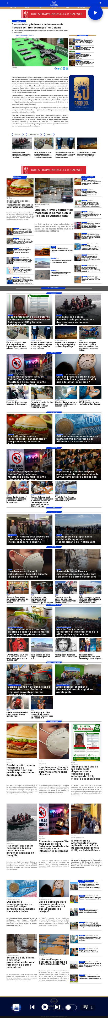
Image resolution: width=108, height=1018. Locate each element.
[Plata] (77, 247)
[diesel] (74, 912)
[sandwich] (77, 181)
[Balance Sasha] (10, 280)
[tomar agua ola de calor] (10, 260)
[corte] (10, 270)
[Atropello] (72, 42)
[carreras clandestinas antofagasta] (72, 56)
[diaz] (74, 899)
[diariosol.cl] (8, 3)
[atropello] (10, 251)
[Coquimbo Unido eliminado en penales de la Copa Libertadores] (74, 978)
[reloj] (77, 257)
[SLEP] (77, 279)
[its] (74, 939)
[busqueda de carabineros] (72, 49)
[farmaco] (74, 952)
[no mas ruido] (77, 225)
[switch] (71, 1007)
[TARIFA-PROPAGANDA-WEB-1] (53, 17)
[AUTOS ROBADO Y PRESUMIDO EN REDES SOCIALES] (10, 241)
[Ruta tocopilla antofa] (74, 886)
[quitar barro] (77, 268)
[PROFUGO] (77, 203)
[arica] (74, 965)
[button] (18, 134)
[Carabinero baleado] (72, 63)
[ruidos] (74, 926)
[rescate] (77, 214)
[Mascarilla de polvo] (77, 192)
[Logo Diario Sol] (54, 5)
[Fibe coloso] (77, 236)
